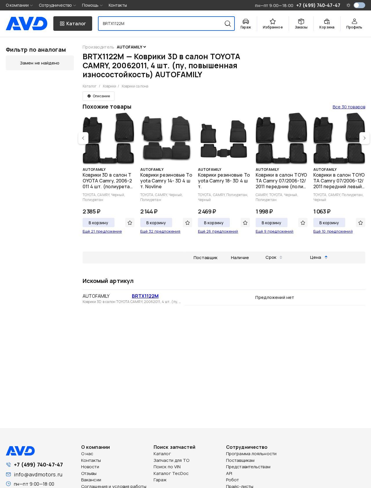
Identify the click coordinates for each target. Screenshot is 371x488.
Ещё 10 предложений (333, 231)
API (229, 473)
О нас (87, 454)
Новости (90, 467)
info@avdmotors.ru (38, 474)
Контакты (118, 5)
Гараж (160, 480)
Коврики (110, 86)
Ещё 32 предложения (160, 231)
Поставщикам (240, 460)
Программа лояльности (251, 454)
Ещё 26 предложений (218, 231)
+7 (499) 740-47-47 (38, 464)
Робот (232, 480)
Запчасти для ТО (172, 460)
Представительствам (248, 467)
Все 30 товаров (349, 107)
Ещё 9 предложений (275, 231)
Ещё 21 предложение (102, 231)
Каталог (90, 86)
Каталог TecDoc (171, 473)
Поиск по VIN (167, 467)
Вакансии (91, 480)
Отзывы (89, 473)
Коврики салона (135, 86)
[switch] (359, 5)
